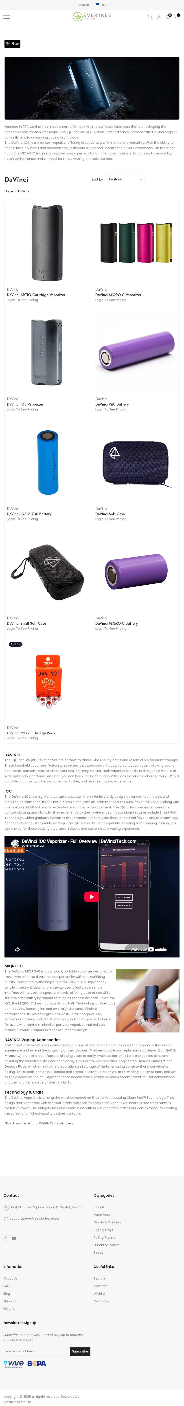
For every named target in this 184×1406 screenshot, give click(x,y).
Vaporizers (102, 1214)
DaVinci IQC (21, 796)
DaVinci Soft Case (110, 514)
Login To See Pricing (22, 300)
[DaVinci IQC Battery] (136, 352)
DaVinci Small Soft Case (26, 623)
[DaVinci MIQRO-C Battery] (136, 571)
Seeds (98, 1252)
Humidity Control (107, 1245)
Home (8, 191)
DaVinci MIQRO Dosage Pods (31, 733)
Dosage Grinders (152, 1061)
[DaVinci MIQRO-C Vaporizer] (136, 243)
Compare (101, 1301)
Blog (6, 1293)
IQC (14, 760)
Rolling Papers (104, 1237)
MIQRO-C (33, 760)
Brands (99, 1207)
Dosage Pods (15, 1066)
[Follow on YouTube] (14, 1238)
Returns (9, 1308)
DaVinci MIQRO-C (25, 971)
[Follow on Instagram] (5, 1238)
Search (99, 1278)
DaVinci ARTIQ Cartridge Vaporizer (36, 295)
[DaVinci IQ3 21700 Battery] (48, 462)
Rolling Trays (103, 1230)
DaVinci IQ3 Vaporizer (25, 404)
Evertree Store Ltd (17, 1402)
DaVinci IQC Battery (112, 404)
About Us (10, 1278)
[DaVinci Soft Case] (136, 462)
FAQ (6, 1286)
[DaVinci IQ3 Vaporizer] (48, 352)
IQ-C (168, 1050)
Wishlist (99, 1293)
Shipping (10, 1301)
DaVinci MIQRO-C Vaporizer (118, 295)
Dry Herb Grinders (107, 1222)
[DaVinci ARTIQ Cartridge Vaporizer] (48, 243)
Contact (100, 1286)
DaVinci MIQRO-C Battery (116, 623)
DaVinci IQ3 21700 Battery (29, 514)
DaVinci (23, 191)
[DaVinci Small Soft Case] (48, 571)
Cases (120, 1072)
